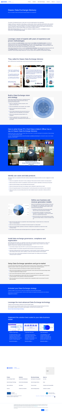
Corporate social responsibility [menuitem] (48, 385)
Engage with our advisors (12, 293)
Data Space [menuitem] (21, 385)
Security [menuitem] (8, 388)
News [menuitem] (44, 382)
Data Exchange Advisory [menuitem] (35, 382)
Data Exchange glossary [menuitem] (35, 388)
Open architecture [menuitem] (10, 385)
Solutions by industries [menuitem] (22, 388)
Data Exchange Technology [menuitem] (11, 382)
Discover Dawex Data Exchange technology (16, 308)
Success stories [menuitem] (33, 385)
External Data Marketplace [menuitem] (23, 382)
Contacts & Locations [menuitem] (46, 388)
